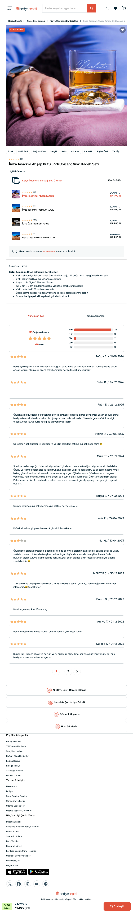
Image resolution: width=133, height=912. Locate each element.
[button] (77, 671)
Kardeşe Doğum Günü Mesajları (21, 851)
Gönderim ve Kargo (15, 801)
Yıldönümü (23, 151)
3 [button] (68, 671)
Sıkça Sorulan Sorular (16, 796)
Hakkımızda (11, 786)
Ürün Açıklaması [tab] (96, 315)
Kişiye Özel (102, 151)
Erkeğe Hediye (13, 766)
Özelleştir (119, 906)
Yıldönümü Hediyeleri (16, 746)
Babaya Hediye (13, 741)
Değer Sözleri (12, 865)
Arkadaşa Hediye (14, 770)
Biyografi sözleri (14, 846)
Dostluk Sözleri (13, 822)
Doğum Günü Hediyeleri (17, 756)
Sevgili (53, 151)
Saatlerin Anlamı (14, 836)
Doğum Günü (39, 151)
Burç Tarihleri (12, 841)
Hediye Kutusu (13, 775)
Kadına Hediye (13, 761)
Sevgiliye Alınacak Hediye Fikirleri (22, 826)
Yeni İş (115, 151)
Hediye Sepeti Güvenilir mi (19, 810)
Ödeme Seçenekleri (15, 806)
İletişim (9, 791)
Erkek (10, 151)
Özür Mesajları (13, 860)
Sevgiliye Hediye (14, 751)
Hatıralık (88, 151)
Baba (63, 151)
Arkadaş (75, 151)
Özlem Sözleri (12, 831)
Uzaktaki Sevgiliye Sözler (18, 856)
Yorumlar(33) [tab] (36, 315)
